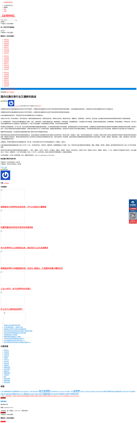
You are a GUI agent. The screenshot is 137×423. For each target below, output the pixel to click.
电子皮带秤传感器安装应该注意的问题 (15, 333)
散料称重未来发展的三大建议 (12, 336)
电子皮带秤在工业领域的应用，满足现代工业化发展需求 (24, 248)
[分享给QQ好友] (5, 101)
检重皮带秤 (7, 367)
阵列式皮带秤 (55, 394)
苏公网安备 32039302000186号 (70, 396)
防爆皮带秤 (7, 380)
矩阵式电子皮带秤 (99, 391)
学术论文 (6, 49)
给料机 (26, 394)
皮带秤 (76, 391)
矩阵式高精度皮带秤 (117, 391)
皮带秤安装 (87, 391)
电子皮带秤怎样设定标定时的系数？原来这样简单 (18, 331)
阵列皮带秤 (7, 382)
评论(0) (39, 106)
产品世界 (6, 352)
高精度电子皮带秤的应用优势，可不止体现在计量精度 (23, 207)
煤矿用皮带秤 (36, 391)
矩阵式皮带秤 (108, 391)
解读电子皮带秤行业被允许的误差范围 (15, 329)
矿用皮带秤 (132, 391)
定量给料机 (16, 391)
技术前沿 (6, 39)
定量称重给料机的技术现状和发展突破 (17, 227)
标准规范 (6, 45)
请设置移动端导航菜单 (10, 89)
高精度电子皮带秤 (64, 394)
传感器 (6, 357)
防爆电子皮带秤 (38, 394)
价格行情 (6, 51)
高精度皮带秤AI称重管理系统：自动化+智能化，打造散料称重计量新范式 (32, 268)
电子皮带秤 (7, 369)
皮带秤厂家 (82, 391)
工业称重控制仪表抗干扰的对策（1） (14, 340)
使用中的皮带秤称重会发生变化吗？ (14, 338)
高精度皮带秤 (74, 394)
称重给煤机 (7, 373)
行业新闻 (6, 41)
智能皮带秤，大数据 (28, 391)
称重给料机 (15, 394)
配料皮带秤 (7, 378)
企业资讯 (6, 53)
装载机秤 (27, 396)
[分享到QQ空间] (6, 101)
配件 (5, 376)
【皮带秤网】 (8, 15)
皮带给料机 (93, 391)
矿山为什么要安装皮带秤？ (12, 309)
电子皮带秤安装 (61, 391)
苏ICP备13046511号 (56, 396)
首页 (7, 92)
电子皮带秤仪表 (54, 391)
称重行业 (21, 394)
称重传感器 (8, 394)
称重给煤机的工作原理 (10, 334)
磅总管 (23, 396)
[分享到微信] (3, 101)
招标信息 (6, 43)
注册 (5, 11)
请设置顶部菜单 (8, 2)
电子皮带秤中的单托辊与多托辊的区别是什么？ (17, 342)
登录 (5, 9)
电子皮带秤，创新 (69, 391)
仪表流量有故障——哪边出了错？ (13, 327)
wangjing (17, 106)
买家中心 (6, 47)
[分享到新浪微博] (1, 101)
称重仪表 (6, 371)
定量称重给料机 (8, 391)
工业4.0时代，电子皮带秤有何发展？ (16, 289)
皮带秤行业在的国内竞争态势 (12, 325)
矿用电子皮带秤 (125, 391)
